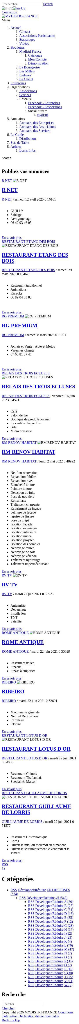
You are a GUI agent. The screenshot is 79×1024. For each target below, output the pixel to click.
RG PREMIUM (13, 316)
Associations (28, 91)
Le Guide (17, 134)
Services (25, 95)
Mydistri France (30, 51)
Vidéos (24, 43)
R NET (7, 180)
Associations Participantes (37, 35)
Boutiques (18, 47)
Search (48, 4)
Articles (16, 146)
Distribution (27, 138)
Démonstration (38, 63)
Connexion (9, 12)
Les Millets (27, 71)
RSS (14, 890)
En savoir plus (12, 237)
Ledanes (25, 75)
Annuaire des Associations (37, 127)
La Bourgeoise (29, 67)
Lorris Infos (27, 150)
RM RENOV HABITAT (19, 442)
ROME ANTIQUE (15, 633)
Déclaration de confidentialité (38, 1016)
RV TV (7, 575)
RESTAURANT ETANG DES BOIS (28, 241)
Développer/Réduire (32, 890)
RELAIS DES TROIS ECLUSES (26, 373)
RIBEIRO (9, 682)
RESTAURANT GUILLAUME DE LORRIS (34, 793)
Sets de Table (20, 142)
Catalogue (35, 55)
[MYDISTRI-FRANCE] (20, 16)
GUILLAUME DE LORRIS (22, 821)
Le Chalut (26, 79)
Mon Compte (37, 59)
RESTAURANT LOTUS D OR (24, 735)
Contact (24, 31)
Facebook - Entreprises (44, 103)
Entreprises (18, 83)
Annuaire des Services (34, 131)
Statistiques (27, 39)
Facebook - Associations (45, 107)
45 (61, 898)
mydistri (42, 115)
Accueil (16, 27)
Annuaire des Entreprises (36, 123)
